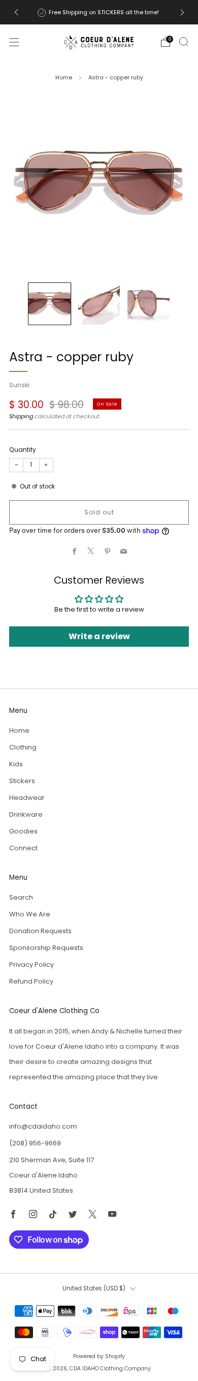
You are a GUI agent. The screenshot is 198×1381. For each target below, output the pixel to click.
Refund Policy (31, 981)
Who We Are (29, 914)
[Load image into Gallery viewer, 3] (148, 304)
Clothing (23, 747)
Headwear (27, 797)
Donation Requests (40, 931)
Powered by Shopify (99, 1356)
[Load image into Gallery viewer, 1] (49, 304)
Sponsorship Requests (46, 948)
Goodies (23, 831)
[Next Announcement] (182, 12)
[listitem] (99, 12)
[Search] (184, 42)
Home (63, 77)
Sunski (19, 385)
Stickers (22, 781)
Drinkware (26, 814)
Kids (16, 764)
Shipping (21, 416)
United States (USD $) (93, 1288)
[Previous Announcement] (16, 12)
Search (21, 897)
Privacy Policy (31, 964)
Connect (23, 848)
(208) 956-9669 (35, 1143)
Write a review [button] (99, 636)
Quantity (22, 449)
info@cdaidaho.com (43, 1126)
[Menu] (14, 42)
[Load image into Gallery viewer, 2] (99, 304)
